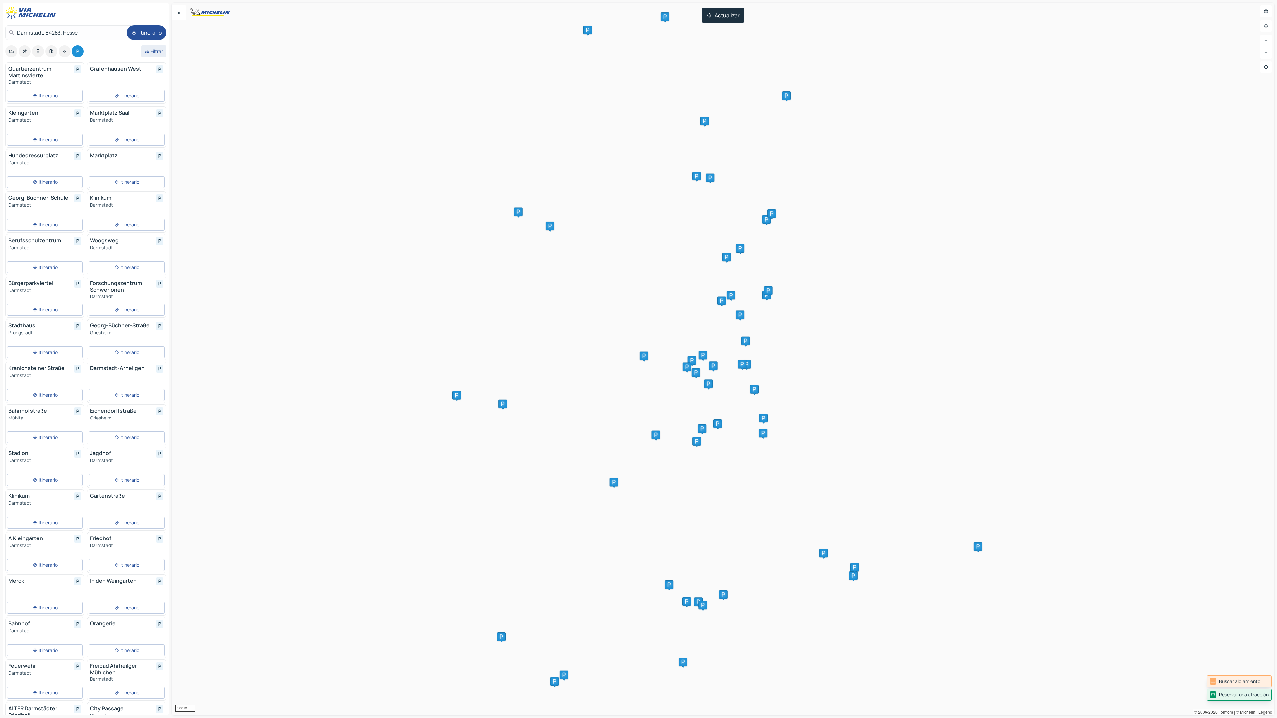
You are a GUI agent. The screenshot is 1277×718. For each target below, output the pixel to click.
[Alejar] (1266, 53)
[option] (11, 51)
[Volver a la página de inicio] (32, 12)
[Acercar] (1266, 41)
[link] (1239, 681)
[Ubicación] (1266, 67)
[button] (745, 341)
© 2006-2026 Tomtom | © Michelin (1224, 712)
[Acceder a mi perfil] (1266, 11)
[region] (723, 359)
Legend (1265, 712)
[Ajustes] (1266, 26)
